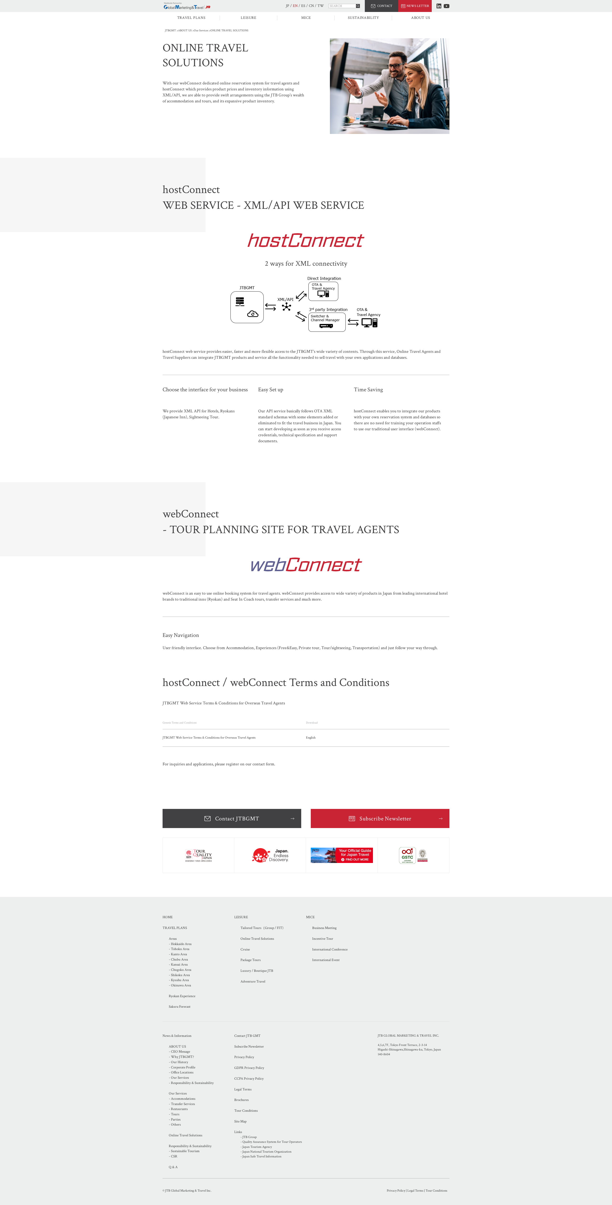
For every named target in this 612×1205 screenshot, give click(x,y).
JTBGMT (170, 30)
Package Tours (250, 960)
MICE (306, 17)
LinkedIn (439, 6)
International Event (326, 960)
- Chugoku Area (180, 969)
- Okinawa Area (180, 985)
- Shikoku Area (179, 975)
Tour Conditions (246, 1110)
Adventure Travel (252, 981)
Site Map (240, 1121)
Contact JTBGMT (237, 818)
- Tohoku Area (179, 949)
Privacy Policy (244, 1057)
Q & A (173, 1167)
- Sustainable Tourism (184, 1151)
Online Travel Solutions (257, 938)
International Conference (330, 949)
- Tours (174, 1114)
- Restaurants (178, 1109)
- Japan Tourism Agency (256, 1147)
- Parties (174, 1119)
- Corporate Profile (182, 1067)
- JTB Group (248, 1137)
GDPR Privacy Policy (249, 1068)
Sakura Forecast (180, 1006)
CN (311, 5)
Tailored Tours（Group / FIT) (262, 928)
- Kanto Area (178, 954)
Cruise (245, 949)
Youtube (446, 6)
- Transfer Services (182, 1104)
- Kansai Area (178, 964)
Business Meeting (324, 928)
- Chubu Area (178, 959)
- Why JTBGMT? (181, 1057)
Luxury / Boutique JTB (256, 970)
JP (287, 5)
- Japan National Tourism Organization (265, 1152)
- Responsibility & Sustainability (191, 1083)
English (311, 737)
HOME (168, 917)
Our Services (201, 30)
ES (303, 5)
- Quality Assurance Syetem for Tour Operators (271, 1142)
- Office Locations (181, 1072)
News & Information (177, 1036)
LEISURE (248, 17)
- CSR (173, 1156)
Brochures (241, 1100)
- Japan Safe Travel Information (260, 1156)
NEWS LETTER (418, 6)
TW (320, 5)
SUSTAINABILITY (363, 17)
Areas (173, 938)
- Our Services (179, 1077)
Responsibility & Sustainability (190, 1146)
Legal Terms (242, 1089)
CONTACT (384, 6)
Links (238, 1132)
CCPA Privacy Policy (249, 1078)
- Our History (178, 1062)
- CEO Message (179, 1051)
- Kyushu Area (179, 980)
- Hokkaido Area (180, 944)
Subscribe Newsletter (385, 818)
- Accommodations (182, 1098)
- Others (175, 1124)
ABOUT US (420, 17)
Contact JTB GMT (247, 1036)
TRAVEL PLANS (191, 17)
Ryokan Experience (182, 996)
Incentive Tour (322, 938)
